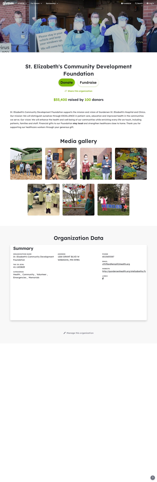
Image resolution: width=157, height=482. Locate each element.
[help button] (152, 478)
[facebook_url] (103, 278)
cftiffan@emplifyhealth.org (116, 264)
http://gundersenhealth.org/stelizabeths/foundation (128, 271)
